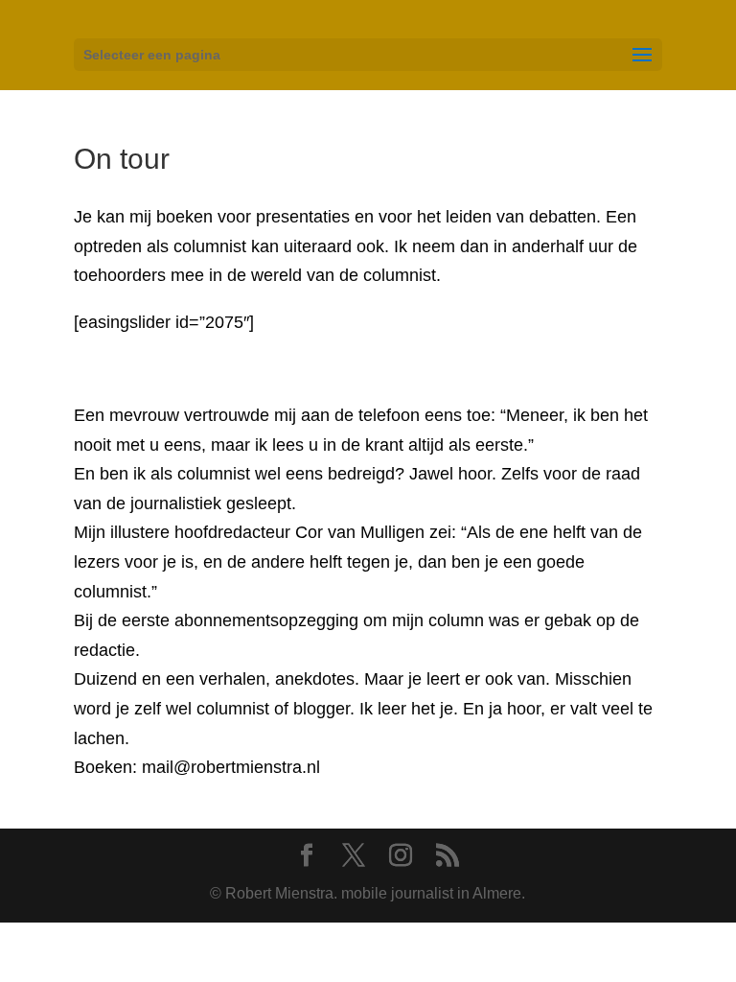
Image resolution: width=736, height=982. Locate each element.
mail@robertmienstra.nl (228, 767)
